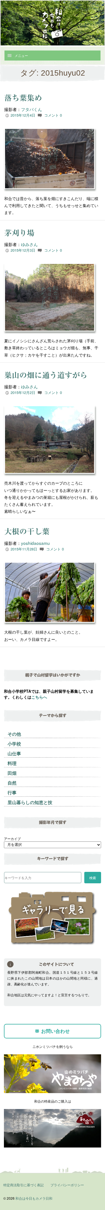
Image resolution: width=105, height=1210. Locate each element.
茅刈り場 (19, 233)
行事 (12, 792)
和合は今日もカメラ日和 (33, 1198)
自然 (12, 783)
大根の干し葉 (27, 531)
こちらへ (39, 697)
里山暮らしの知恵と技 (30, 802)
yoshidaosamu (35, 543)
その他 (14, 734)
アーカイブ (12, 838)
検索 (92, 877)
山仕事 (14, 753)
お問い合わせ (55, 1031)
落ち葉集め (23, 98)
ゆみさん (29, 244)
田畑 (12, 773)
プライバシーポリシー (67, 1184)
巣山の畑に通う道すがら (45, 375)
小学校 (14, 743)
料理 (12, 763)
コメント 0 (53, 115)
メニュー (21, 55)
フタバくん (31, 109)
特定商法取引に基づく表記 (23, 1184)
